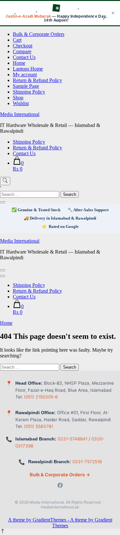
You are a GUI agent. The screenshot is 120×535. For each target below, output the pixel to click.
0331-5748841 (72, 438)
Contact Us (24, 57)
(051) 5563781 (38, 426)
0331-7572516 (87, 461)
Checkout (22, 45)
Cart (17, 40)
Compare (22, 51)
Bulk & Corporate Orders (38, 34)
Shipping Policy (29, 92)
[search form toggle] (5, 181)
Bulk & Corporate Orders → (60, 474)
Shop (18, 97)
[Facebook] (60, 486)
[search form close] (2, 202)
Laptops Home (28, 68)
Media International (19, 114)
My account (25, 74)
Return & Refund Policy (37, 80)
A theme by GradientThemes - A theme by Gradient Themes (60, 522)
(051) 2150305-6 (41, 396)
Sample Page (26, 86)
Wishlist (21, 103)
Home (19, 63)
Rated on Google (64, 226)
